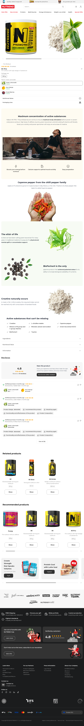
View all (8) (42, 441)
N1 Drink (52, 479)
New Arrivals (14, 12)
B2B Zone (26, 672)
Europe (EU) (69, 712)
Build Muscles (32, 12)
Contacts (67, 673)
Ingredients (6, 338)
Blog (4, 674)
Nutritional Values (8, 98)
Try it (8, 575)
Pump (10, 531)
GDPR (4, 670)
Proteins (23, 12)
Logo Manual (47, 668)
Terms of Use (61, 720)
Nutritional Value (8, 344)
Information (7, 350)
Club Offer (4, 12)
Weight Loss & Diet (60, 12)
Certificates (26, 674)
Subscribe (9, 653)
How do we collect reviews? (46, 374)
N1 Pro (73, 531)
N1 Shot (31, 480)
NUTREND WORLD (70, 668)
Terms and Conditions (8, 668)
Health (70, 12)
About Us (67, 671)
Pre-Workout (7, 64)
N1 (10, 479)
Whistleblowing (69, 676)
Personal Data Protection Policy (74, 720)
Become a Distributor (29, 670)
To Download (47, 670)
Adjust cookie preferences (49, 720)
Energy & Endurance (45, 12)
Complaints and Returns (9, 676)
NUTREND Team (7, 672)
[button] (81, 58)
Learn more (9, 638)
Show (10, 492)
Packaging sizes (8, 102)
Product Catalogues (28, 668)
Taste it (49, 572)
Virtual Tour (68, 674)
